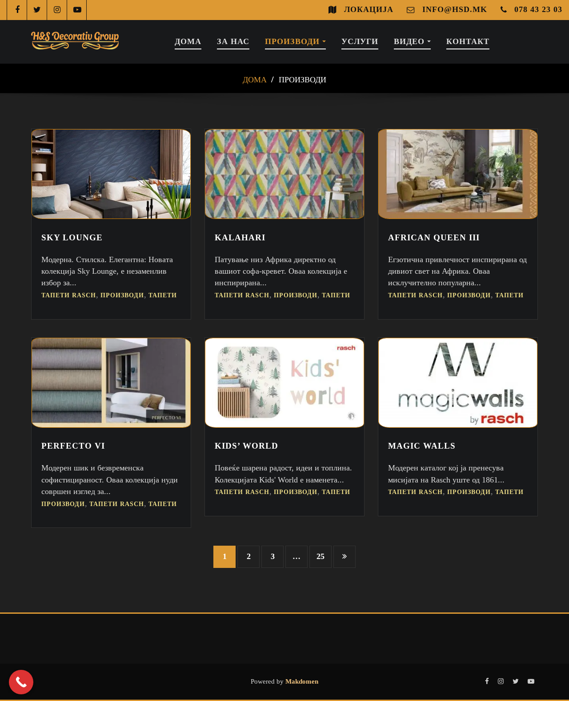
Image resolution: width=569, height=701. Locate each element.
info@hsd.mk (454, 9)
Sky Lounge (72, 237)
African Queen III (434, 237)
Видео (410, 41)
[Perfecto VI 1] (111, 425)
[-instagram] (57, 10)
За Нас (233, 41)
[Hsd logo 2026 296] (75, 42)
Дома (188, 41)
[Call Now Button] (21, 682)
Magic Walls (422, 445)
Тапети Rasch (68, 295)
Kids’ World (246, 445)
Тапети (162, 295)
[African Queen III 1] (457, 216)
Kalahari (240, 237)
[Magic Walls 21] (457, 425)
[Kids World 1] (284, 425)
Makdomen (301, 681)
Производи (293, 41)
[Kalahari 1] (284, 216)
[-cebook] (17, 10)
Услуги (359, 41)
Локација (368, 9)
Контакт (467, 41)
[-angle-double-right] (344, 557)
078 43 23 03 (538, 9)
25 (321, 556)
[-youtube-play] (77, 10)
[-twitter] (37, 10)
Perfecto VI (73, 445)
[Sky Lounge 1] (111, 216)
